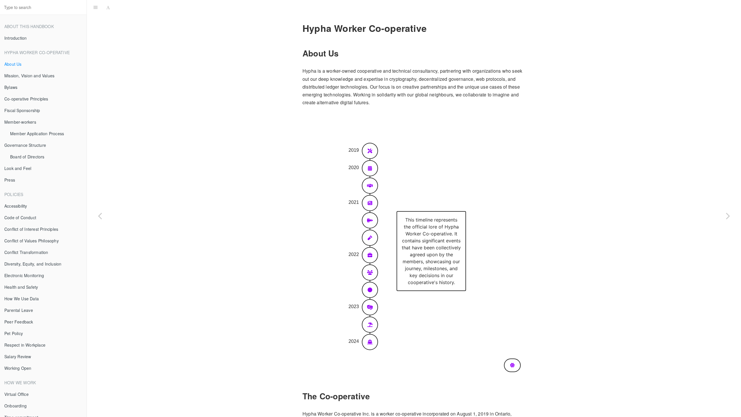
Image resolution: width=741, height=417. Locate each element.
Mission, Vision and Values (29, 75)
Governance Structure (25, 145)
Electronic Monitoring (24, 275)
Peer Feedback (18, 322)
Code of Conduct (20, 217)
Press (9, 180)
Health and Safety (21, 287)
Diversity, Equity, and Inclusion (32, 264)
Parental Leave (18, 310)
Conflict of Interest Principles (31, 229)
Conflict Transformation (26, 252)
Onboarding (15, 406)
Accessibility (15, 206)
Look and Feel (18, 168)
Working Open (17, 368)
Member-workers (20, 122)
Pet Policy (13, 333)
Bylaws (10, 87)
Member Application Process (37, 133)
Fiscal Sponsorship (22, 110)
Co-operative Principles (26, 99)
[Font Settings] (108, 7)
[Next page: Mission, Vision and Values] (728, 215)
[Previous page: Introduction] (100, 215)
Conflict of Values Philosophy (31, 241)
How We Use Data (21, 298)
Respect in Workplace (24, 345)
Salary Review (17, 356)
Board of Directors (27, 157)
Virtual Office (16, 394)
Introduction (15, 38)
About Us (13, 64)
